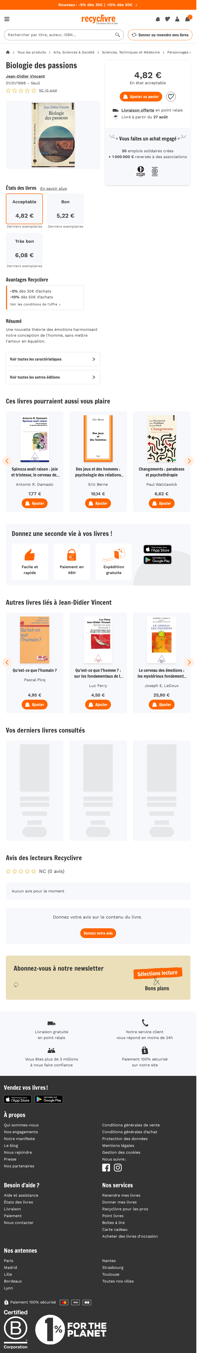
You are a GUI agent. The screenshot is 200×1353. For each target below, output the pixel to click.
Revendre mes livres (121, 1195)
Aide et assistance (21, 1195)
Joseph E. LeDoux (162, 685)
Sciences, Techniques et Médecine (131, 52)
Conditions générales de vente (131, 1125)
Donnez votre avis (98, 933)
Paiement (13, 1215)
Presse (10, 1159)
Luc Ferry (98, 685)
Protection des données (125, 1138)
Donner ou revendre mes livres (164, 35)
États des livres (18, 1202)
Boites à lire (113, 1222)
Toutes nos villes (118, 1281)
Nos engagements (21, 1132)
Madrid (10, 1267)
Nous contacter (19, 1222)
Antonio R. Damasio (34, 484)
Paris (8, 1260)
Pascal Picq (34, 679)
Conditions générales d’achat (129, 1132)
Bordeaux (13, 1281)
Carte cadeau (115, 1229)
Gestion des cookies (121, 1152)
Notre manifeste (19, 1138)
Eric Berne (98, 484)
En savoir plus (53, 188)
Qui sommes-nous (21, 1125)
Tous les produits (31, 52)
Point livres (112, 1215)
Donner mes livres (119, 1202)
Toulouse (110, 1274)
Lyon (8, 1288)
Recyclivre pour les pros (125, 1209)
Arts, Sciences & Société (73, 52)
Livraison (12, 1209)
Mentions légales (118, 1145)
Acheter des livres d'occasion (130, 1236)
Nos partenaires (19, 1166)
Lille (8, 1274)
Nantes (109, 1260)
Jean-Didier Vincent (25, 76)
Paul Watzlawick (161, 484)
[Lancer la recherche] (118, 35)
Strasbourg (112, 1267)
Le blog (11, 1145)
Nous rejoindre (18, 1152)
